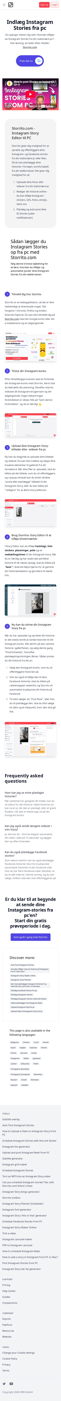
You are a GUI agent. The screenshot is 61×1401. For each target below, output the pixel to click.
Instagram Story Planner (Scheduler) (22, 1203)
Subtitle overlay (11, 1119)
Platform (7, 1324)
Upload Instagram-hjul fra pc (22, 1007)
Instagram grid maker (14, 1164)
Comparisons (9, 1302)
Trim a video (9, 1233)
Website (6, 1336)
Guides (6, 1297)
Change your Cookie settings (18, 1352)
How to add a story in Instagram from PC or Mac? (30, 1257)
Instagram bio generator (16, 1146)
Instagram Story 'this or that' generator (24, 1215)
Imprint (6, 1319)
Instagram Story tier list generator (21, 1269)
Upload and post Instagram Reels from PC (26, 1152)
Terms (5, 1370)
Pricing (6, 1285)
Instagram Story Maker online (23, 975)
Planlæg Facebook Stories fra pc (24, 990)
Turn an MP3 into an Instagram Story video (26, 1176)
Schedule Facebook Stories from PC (22, 1221)
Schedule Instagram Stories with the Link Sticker (29, 1140)
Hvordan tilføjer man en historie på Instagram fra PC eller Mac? (30, 970)
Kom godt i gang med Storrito (30, 937)
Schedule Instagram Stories (17, 1170)
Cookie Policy (9, 1358)
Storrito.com (30, 47)
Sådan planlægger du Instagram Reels (26, 1003)
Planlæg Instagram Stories (22, 994)
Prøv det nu (26, 61)
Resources (8, 1330)
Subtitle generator (12, 1158)
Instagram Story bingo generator (21, 1191)
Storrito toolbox (11, 1197)
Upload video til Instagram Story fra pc (26, 1011)
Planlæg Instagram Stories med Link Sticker (28, 999)
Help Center (9, 1291)
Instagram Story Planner (21, 980)
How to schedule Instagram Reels (21, 1251)
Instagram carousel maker (17, 1239)
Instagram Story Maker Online (19, 1227)
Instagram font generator (16, 1209)
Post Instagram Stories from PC (20, 1263)
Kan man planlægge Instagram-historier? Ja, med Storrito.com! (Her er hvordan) (29, 985)
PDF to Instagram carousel (17, 1245)
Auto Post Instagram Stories (22, 965)
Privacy (6, 1364)
